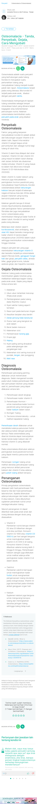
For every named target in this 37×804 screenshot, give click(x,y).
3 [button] (16, 778)
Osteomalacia (23, 88)
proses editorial (14, 635)
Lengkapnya (18, 671)
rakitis (19, 96)
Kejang (10, 340)
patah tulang (11, 473)
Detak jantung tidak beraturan (20, 318)
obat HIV (5, 232)
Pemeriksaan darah (10, 425)
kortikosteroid (8, 229)
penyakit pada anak (10, 117)
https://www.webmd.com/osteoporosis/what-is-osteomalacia (21, 643)
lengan (17, 355)
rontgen (15, 462)
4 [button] (19, 778)
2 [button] (13, 778)
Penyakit (5, 3)
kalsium (15, 410)
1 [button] (10, 778)
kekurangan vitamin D (23, 250)
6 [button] (25, 778)
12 (4, 773)
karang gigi (24, 334)
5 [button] (22, 778)
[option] (18, 761)
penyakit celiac (21, 259)
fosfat (9, 575)
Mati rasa (11, 358)
